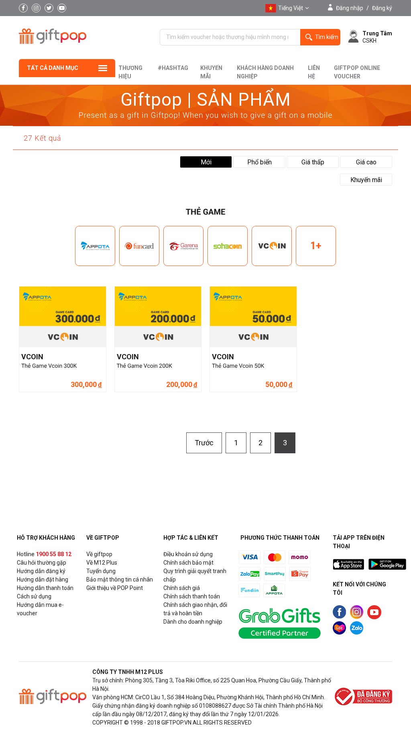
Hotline (44, 554)
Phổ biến (259, 162)
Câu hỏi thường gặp (41, 562)
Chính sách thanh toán (191, 596)
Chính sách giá (181, 588)
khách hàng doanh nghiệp (265, 72)
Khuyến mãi (211, 72)
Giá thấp (312, 162)
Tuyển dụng (101, 571)
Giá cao (366, 162)
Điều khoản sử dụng (188, 554)
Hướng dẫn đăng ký (41, 571)
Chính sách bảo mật (188, 562)
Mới (206, 162)
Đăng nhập (349, 8)
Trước (204, 442)
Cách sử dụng (34, 596)
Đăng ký (382, 8)
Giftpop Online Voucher (357, 72)
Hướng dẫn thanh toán (45, 588)
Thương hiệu (130, 72)
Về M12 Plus (101, 562)
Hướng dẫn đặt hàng (42, 579)
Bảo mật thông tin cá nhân (119, 579)
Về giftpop (99, 554)
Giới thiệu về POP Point (114, 588)
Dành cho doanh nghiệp (192, 621)
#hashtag (173, 68)
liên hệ (314, 72)
